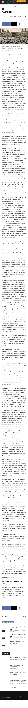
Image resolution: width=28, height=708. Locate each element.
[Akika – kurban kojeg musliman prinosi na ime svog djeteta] (5, 682)
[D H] (3, 16)
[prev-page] (3, 649)
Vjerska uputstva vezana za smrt (18, 657)
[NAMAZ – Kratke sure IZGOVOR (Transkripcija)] (5, 674)
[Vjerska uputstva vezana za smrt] (5, 659)
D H (5, 16)
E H (11, 629)
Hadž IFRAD (10, 577)
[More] (19, 24)
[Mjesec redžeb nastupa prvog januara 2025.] (5, 628)
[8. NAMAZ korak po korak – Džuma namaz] (5, 643)
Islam (10, 6)
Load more (13, 687)
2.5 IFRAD (24, 616)
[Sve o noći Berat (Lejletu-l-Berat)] (5, 636)
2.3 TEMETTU (5, 616)
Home (3, 6)
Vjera (6, 6)
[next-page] (5, 649)
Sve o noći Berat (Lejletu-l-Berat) (18, 634)
